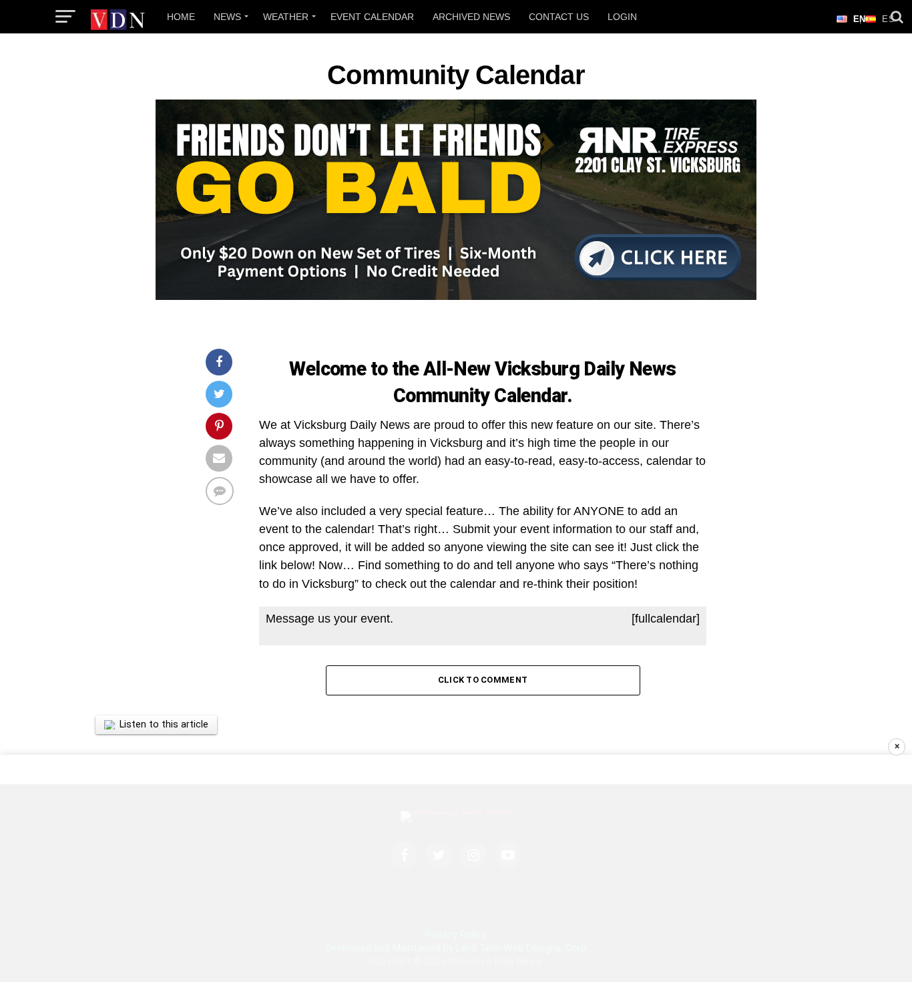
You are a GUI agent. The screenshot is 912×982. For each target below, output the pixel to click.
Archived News (471, 16)
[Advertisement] (456, 868)
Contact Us (559, 16)
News (227, 16)
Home (181, 16)
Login (622, 16)
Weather (285, 16)
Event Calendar (372, 16)
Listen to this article (164, 724)
